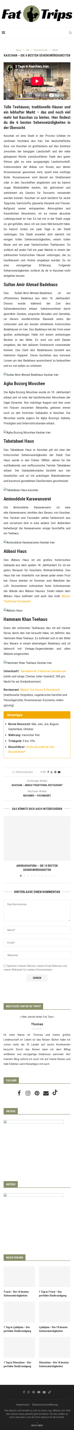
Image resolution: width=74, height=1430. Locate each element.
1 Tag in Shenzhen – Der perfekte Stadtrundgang (17, 1364)
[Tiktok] (55, 1094)
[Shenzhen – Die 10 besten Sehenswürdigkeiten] (54, 1347)
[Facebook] (19, 1094)
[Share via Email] (59, 772)
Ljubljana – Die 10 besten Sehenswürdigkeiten (53, 1329)
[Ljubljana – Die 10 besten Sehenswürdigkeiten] (54, 1312)
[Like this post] (44, 772)
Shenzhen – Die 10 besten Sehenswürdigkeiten (54, 1364)
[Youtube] (38, 1392)
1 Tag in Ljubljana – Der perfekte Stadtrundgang (17, 1329)
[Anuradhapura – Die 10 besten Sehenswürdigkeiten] (37, 838)
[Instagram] (28, 1094)
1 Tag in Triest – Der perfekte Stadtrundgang (52, 1293)
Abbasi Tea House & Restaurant (40, 689)
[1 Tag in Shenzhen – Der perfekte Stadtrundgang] (19, 1347)
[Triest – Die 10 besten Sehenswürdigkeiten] (19, 1276)
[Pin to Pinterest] (55, 772)
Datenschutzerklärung (45, 1404)
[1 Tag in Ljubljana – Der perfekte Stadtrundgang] (19, 1312)
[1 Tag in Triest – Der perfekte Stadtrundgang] (54, 1276)
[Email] (46, 1094)
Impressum (23, 1404)
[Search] (70, 33)
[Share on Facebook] (48, 772)
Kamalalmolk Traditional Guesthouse (43, 671)
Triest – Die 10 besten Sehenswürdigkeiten (16, 1293)
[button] (7, 846)
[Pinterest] (37, 1094)
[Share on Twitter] (51, 772)
